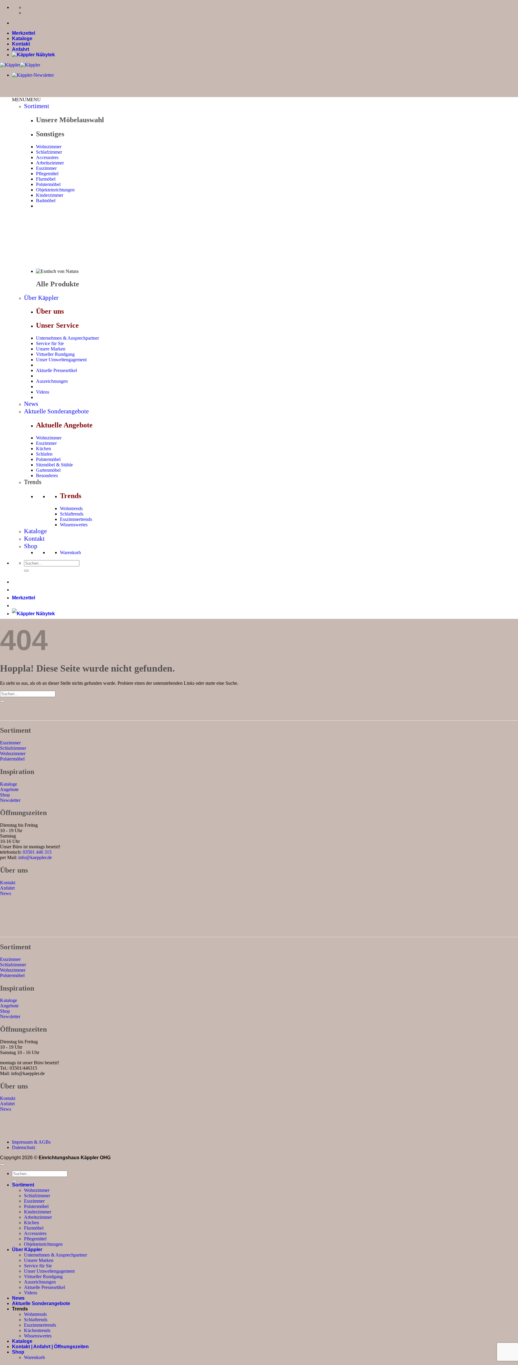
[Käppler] (20, 64)
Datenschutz (23, 1147)
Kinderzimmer (49, 195)
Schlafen (44, 453)
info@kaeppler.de (35, 857)
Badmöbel (45, 200)
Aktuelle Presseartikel (56, 370)
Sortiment (36, 106)
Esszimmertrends (76, 519)
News (31, 403)
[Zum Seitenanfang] (2, 1165)
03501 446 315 (37, 852)
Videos (42, 391)
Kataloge (22, 38)
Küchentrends (37, 1330)
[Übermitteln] (26, 571)
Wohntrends (71, 508)
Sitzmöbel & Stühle (54, 464)
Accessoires (47, 157)
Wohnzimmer (48, 146)
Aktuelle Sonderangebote (56, 411)
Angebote (9, 789)
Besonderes (47, 475)
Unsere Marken (50, 348)
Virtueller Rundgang (55, 354)
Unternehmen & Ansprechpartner (67, 338)
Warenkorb (70, 552)
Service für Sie (50, 343)
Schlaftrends (71, 513)
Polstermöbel (48, 184)
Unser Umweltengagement (61, 359)
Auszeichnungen (52, 381)
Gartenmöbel (48, 470)
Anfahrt (20, 49)
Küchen (43, 448)
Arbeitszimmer (50, 162)
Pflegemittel (47, 173)
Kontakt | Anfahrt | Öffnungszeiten (50, 1346)
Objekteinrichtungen (55, 189)
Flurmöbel (45, 179)
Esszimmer (46, 168)
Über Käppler (41, 297)
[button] (26, 99)
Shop (30, 546)
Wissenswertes (74, 524)
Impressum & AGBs (31, 1142)
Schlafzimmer (49, 152)
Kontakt (21, 43)
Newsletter (10, 800)
